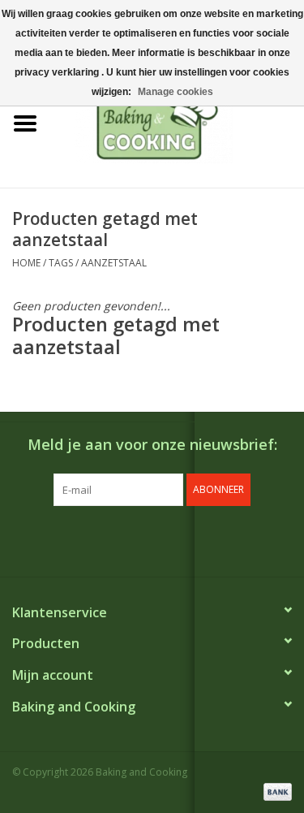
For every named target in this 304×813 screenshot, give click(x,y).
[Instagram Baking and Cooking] (167, 539)
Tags (61, 263)
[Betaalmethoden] (275, 791)
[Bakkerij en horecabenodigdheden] (177, 122)
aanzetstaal (114, 263)
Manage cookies (175, 91)
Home (26, 263)
